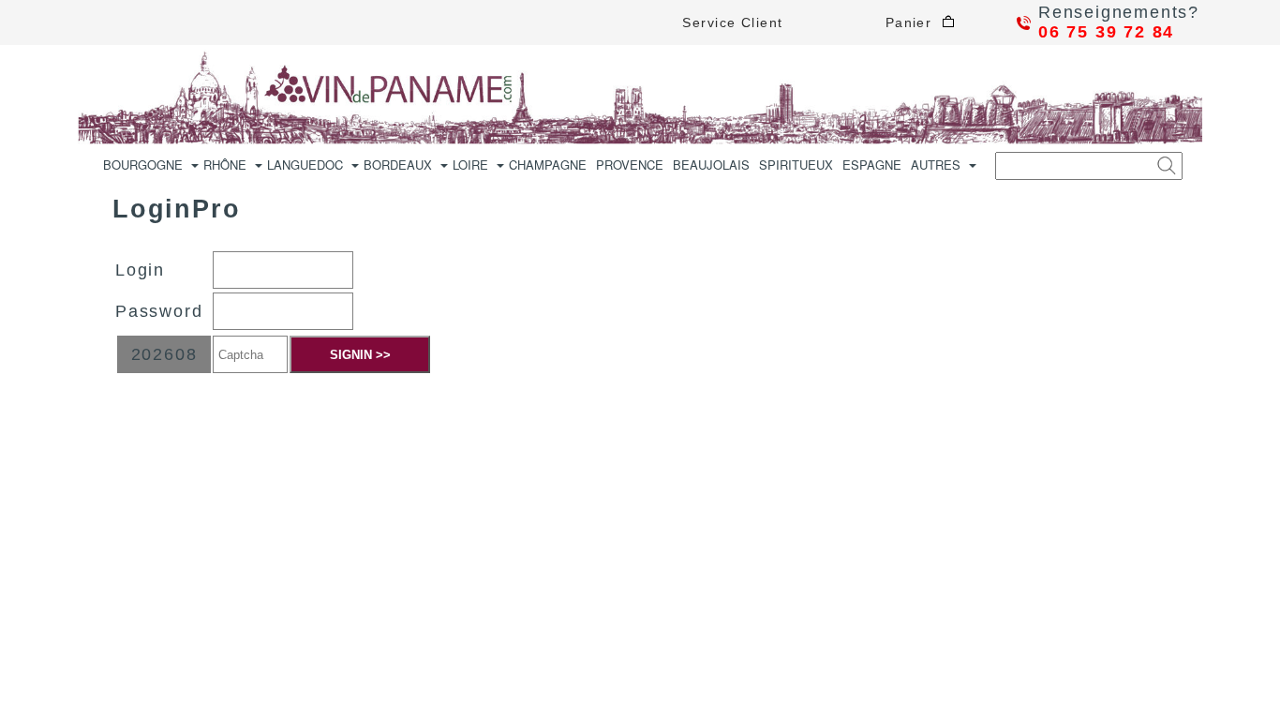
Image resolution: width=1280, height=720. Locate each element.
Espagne (871, 164)
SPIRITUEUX (796, 164)
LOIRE (470, 164)
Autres (935, 164)
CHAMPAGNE (548, 164)
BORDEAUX (398, 164)
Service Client (732, 22)
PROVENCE (629, 164)
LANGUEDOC (305, 164)
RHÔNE (224, 164)
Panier (914, 22)
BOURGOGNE (143, 164)
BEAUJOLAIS (711, 164)
